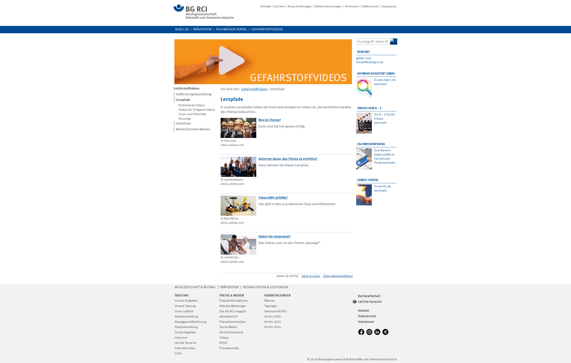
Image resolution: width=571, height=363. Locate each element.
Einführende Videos (191, 105)
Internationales (185, 348)
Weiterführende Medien (193, 129)
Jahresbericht (228, 316)
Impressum (389, 6)
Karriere (279, 6)
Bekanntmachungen (328, 6)
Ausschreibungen (300, 6)
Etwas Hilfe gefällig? (273, 198)
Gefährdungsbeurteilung (193, 94)
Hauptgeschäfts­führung (190, 321)
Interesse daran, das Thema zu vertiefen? (288, 159)
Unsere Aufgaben (186, 300)
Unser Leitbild (184, 311)
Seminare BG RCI (275, 311)
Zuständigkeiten (185, 332)
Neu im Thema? (270, 120)
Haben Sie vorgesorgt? (275, 236)
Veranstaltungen (277, 295)
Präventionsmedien (232, 321)
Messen (269, 300)
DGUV (223, 342)
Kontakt (266, 6)
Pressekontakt (229, 348)
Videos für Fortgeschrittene (196, 109)
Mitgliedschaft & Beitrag (195, 287)
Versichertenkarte (231, 332)
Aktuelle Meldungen (232, 306)
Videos (224, 337)
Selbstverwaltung (186, 316)
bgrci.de (182, 29)
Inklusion (181, 337)
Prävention (202, 29)
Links (178, 353)
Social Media (228, 327)
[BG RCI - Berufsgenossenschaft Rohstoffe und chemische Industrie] (204, 18)
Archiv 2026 (272, 316)
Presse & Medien (231, 295)
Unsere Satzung (185, 306)
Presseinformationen (233, 300)
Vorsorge (184, 118)
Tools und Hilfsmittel (192, 114)
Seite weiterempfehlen (338, 276)
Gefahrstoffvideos (267, 29)
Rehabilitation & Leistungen (265, 287)
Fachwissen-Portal (231, 29)
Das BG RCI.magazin (232, 311)
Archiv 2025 (272, 321)
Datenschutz (370, 6)
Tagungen (270, 306)
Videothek (183, 123)
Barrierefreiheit (369, 296)
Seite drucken (311, 276)
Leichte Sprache (185, 342)
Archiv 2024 (272, 327)
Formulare (351, 6)
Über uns (181, 295)
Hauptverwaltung (186, 327)
